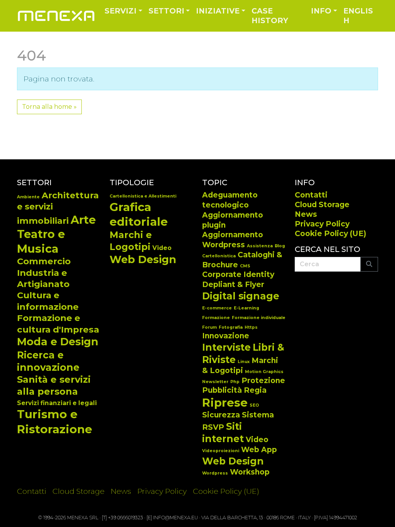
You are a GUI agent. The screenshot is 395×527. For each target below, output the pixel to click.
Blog (280, 245)
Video (162, 248)
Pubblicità (222, 390)
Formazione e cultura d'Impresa (58, 323)
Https (251, 327)
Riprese (225, 402)
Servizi (121, 10)
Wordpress (215, 473)
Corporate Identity (238, 274)
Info (321, 10)
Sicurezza (221, 414)
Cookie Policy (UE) (330, 233)
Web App (259, 449)
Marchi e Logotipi (131, 240)
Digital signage (240, 296)
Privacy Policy (322, 223)
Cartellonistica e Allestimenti (143, 196)
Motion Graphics (264, 371)
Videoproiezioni (220, 450)
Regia (255, 390)
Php (235, 381)
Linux (244, 361)
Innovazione (225, 335)
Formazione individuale (258, 317)
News (306, 214)
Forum (209, 327)
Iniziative (218, 10)
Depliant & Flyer (233, 284)
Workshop (250, 472)
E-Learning (246, 308)
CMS (245, 266)
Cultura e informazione (48, 301)
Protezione (263, 380)
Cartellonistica (219, 255)
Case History (270, 15)
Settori (166, 10)
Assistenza (260, 245)
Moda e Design (57, 341)
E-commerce (217, 308)
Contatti (311, 194)
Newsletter (215, 381)
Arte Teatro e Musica (56, 234)
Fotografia (231, 327)
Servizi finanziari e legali (57, 403)
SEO (254, 405)
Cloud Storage (322, 204)
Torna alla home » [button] (49, 106)
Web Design (143, 259)
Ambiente (28, 196)
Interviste (226, 347)
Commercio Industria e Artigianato (44, 272)
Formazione (216, 317)
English (358, 15)
